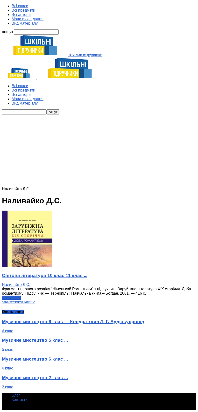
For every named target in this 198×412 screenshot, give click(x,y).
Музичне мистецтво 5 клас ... (35, 340)
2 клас (7, 387)
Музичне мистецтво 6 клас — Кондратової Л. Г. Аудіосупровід (73, 321)
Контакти (20, 400)
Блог (16, 395)
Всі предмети (23, 10)
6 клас (7, 331)
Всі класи (20, 6)
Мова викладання (27, 19)
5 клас (7, 350)
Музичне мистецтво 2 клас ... (35, 377)
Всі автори (21, 15)
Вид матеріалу (25, 23)
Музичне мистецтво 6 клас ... (35, 359)
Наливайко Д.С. (16, 285)
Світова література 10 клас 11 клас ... (44, 275)
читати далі (11, 298)
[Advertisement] (99, 151)
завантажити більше (18, 302)
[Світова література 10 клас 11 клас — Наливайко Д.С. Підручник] (27, 266)
